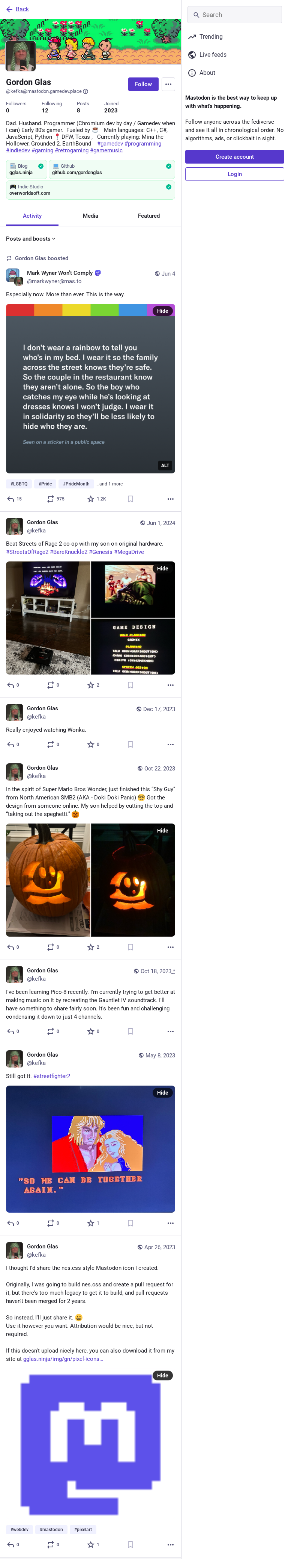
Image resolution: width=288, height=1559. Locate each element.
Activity (32, 215)
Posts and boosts (28, 238)
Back (22, 9)
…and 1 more (109, 484)
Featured (149, 215)
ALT (165, 465)
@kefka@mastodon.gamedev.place (44, 91)
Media (90, 215)
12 (45, 110)
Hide (162, 311)
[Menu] (168, 84)
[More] (170, 498)
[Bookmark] (130, 498)
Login (235, 174)
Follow (143, 84)
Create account (235, 156)
